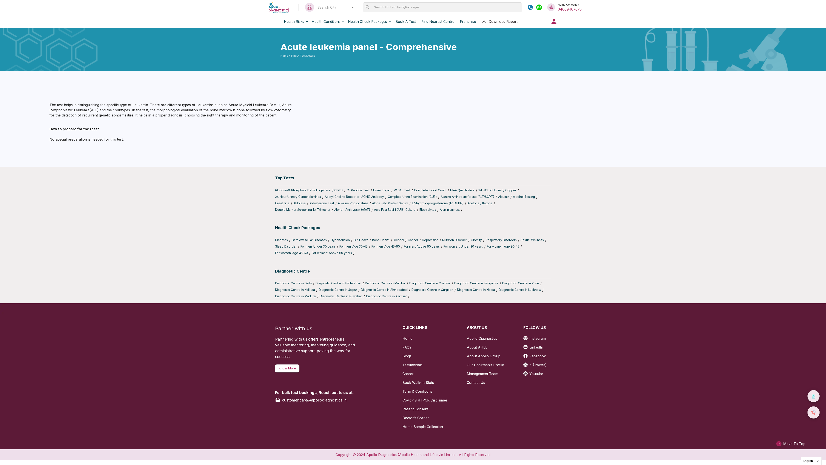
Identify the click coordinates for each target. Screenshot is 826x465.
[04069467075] (530, 7)
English (808, 460)
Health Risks (294, 21)
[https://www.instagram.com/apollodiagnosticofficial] (526, 336)
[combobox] (334, 7)
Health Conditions (326, 21)
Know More (287, 368)
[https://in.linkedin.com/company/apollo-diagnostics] (526, 345)
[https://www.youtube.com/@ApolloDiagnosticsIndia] (526, 372)
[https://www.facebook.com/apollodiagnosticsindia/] (526, 354)
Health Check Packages (367, 21)
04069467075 (570, 9)
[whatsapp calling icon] (539, 7)
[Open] (353, 7)
